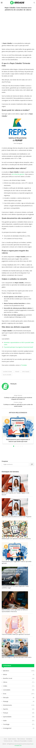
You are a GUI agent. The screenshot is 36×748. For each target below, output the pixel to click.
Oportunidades (18, 716)
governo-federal (7, 371)
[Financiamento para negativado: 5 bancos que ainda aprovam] (18, 427)
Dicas (18, 693)
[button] (3, 431)
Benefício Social (18, 678)
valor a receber (7, 374)
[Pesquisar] (32, 464)
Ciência (18, 682)
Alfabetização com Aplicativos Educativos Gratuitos (16, 538)
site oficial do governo (18, 174)
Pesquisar (5, 461)
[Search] (34, 2)
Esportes (18, 709)
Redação (13, 384)
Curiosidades (18, 690)
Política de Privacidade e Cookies (23, 741)
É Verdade (24, 365)
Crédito (18, 686)
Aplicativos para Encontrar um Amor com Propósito (16, 516)
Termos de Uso (8, 741)
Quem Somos (12, 739)
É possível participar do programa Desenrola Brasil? (18, 347)
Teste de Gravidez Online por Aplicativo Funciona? (16, 634)
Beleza (18, 674)
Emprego (18, 701)
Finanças (18, 713)
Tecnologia (18, 724)
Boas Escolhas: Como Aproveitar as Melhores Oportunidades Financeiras (15, 610)
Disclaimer (29, 739)
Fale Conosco (21, 739)
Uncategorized (18, 728)
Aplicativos (18, 671)
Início (5, 739)
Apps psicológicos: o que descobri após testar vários (16, 657)
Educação (18, 697)
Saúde (18, 720)
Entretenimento (18, 705)
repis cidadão (25, 371)
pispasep (17, 371)
